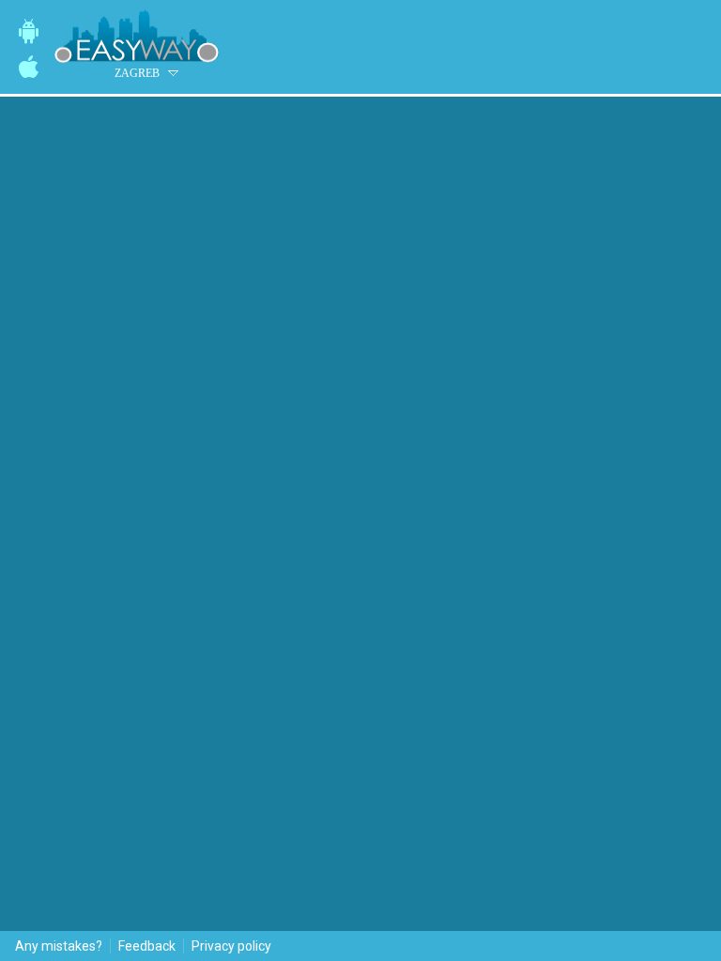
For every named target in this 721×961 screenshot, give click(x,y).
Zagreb (137, 73)
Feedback (147, 945)
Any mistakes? (58, 945)
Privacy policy (231, 945)
